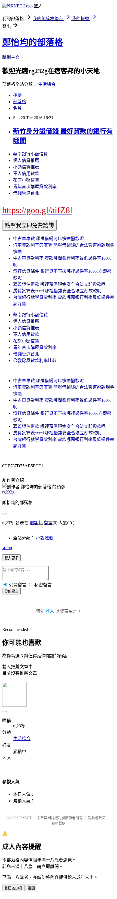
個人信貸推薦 (26, 160)
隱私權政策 (97, 818)
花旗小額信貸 (26, 180)
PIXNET (25, 818)
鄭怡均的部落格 (32, 42)
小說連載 (44, 538)
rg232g (8, 492)
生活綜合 (47, 84)
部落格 (19, 101)
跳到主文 (11, 57)
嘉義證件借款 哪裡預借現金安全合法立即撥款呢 (59, 284)
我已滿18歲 (13, 888)
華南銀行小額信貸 (30, 154)
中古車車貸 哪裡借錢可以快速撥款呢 (48, 238)
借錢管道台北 (26, 193)
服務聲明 (58, 823)
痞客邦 (36, 522)
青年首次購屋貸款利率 (35, 186)
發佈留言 (11, 591)
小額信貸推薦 (26, 167)
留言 (48, 522)
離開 (31, 888)
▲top (7, 547)
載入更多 (11, 558)
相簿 (17, 95)
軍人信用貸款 (26, 173)
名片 (17, 108)
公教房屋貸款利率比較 (35, 360)
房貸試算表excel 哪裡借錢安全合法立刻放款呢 (57, 291)
